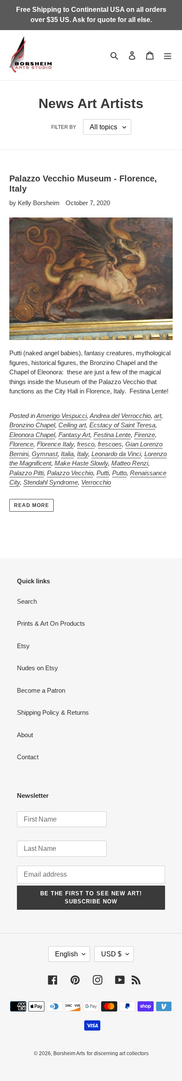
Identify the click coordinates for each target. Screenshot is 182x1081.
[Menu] (167, 55)
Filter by (63, 127)
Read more (31, 505)
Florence (21, 444)
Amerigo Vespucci (61, 415)
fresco (85, 444)
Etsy (23, 645)
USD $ (111, 954)
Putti (103, 472)
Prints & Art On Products (51, 623)
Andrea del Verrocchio (120, 415)
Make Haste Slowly (81, 463)
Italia (67, 453)
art (157, 415)
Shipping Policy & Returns (53, 712)
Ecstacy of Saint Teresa (122, 425)
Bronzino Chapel (32, 425)
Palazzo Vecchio (70, 472)
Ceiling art (72, 425)
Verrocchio (96, 482)
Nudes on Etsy (37, 667)
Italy (82, 453)
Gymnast (45, 453)
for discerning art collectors (118, 1053)
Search (27, 601)
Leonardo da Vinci (116, 453)
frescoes (110, 444)
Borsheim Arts (69, 1053)
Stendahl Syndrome (50, 482)
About (25, 734)
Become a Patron (41, 690)
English (66, 954)
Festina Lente (112, 434)
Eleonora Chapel (32, 434)
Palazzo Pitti (26, 472)
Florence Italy (55, 444)
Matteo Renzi (129, 463)
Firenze (144, 434)
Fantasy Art (74, 434)
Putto (119, 472)
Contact (28, 757)
